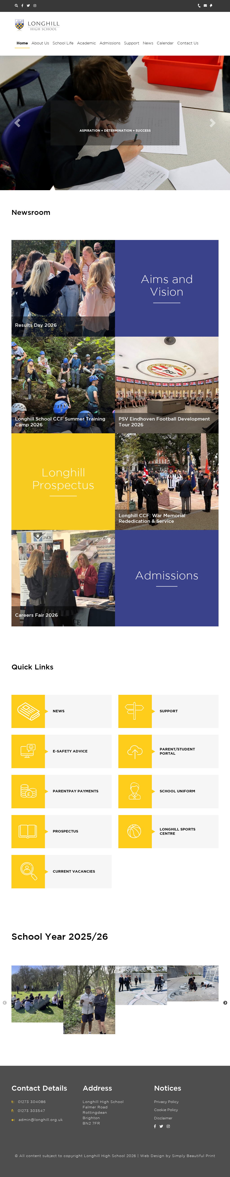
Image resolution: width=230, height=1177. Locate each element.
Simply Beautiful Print (193, 1156)
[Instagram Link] (34, 5)
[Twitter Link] (28, 5)
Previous (4, 1003)
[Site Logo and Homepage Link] (37, 25)
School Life (63, 43)
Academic (86, 43)
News (148, 43)
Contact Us (187, 43)
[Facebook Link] (22, 5)
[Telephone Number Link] (201, 6)
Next (225, 1003)
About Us (40, 43)
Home (22, 43)
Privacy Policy (166, 1102)
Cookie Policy (166, 1110)
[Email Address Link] (207, 6)
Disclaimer (163, 1118)
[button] (17, 123)
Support (131, 43)
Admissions (110, 43)
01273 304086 (32, 1102)
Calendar (165, 43)
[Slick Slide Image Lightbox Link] (37, 994)
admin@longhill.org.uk (41, 1120)
